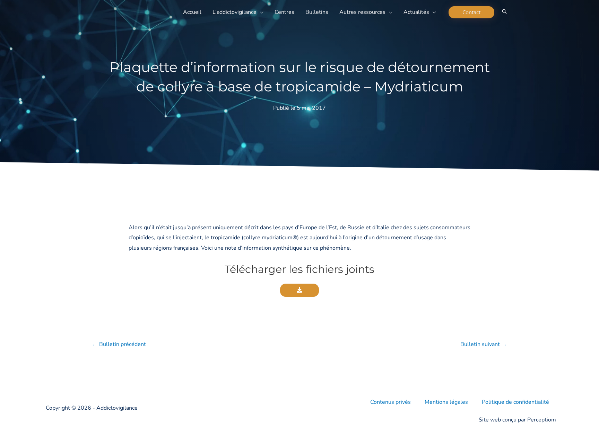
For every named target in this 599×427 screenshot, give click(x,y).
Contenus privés (390, 402)
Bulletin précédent (119, 344)
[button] (260, 12)
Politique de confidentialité (515, 402)
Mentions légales (446, 402)
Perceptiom (541, 420)
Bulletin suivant (483, 344)
